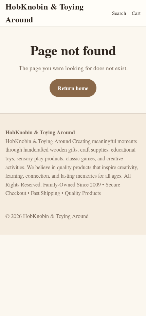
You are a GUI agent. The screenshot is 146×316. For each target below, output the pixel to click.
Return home (73, 88)
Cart (136, 12)
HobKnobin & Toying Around (44, 12)
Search (119, 12)
